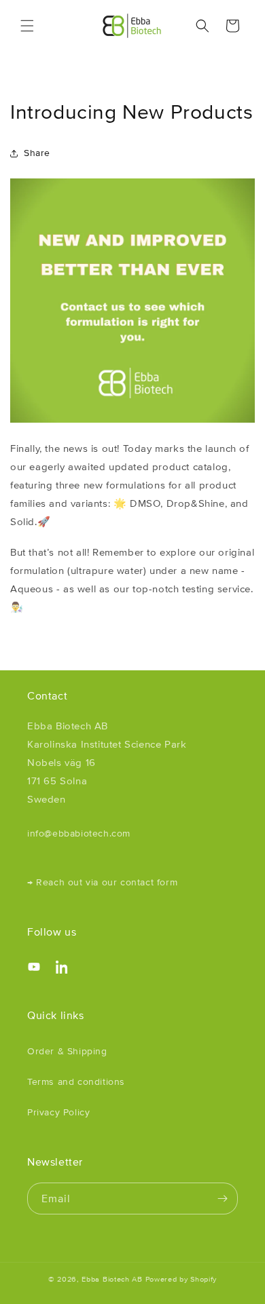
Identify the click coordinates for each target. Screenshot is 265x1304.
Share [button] (37, 152)
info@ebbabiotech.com (78, 833)
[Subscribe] (222, 1198)
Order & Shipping (67, 1051)
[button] (27, 26)
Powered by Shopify (181, 1279)
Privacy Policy (58, 1112)
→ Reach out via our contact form (102, 882)
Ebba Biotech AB (112, 1279)
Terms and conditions (76, 1081)
